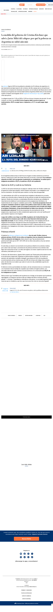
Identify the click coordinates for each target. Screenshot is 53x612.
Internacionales (33, 8)
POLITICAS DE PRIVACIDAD (26, 593)
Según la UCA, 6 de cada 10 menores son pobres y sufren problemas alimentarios (29, 290)
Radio (35, 11)
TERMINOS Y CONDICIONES (26, 590)
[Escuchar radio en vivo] (29, 5)
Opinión (30, 11)
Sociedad (25, 8)
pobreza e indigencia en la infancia (18, 235)
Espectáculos (48, 8)
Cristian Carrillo (14, 292)
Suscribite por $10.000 (41, 4)
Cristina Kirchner (28, 315)
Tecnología (14, 11)
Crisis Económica (11, 315)
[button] (3, 61)
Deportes (41, 8)
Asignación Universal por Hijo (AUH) (33, 93)
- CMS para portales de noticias (27, 603)
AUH (44, 315)
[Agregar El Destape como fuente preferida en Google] (26, 52)
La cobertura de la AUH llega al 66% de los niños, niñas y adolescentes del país (28, 170)
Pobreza (20, 315)
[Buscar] (17, 4)
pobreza (5, 86)
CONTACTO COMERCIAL (26, 595)
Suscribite (26, 539)
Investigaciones (22, 11)
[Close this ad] (52, 604)
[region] (26, 24)
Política (13, 8)
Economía (19, 8)
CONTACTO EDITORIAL (26, 598)
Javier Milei (38, 315)
